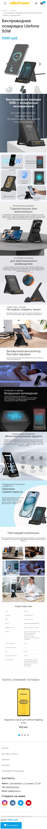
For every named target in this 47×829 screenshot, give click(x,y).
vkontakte (13, 803)
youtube (28, 803)
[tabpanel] (23, 708)
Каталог (5, 748)
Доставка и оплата (10, 754)
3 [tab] (25, 735)
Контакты (6, 765)
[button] (7, 64)
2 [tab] (22, 735)
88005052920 (12, 787)
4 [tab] (28, 735)
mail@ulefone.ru (14, 791)
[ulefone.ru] (20, 3)
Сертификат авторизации (13, 771)
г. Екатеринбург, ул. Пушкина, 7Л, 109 (25, 783)
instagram (5, 803)
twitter (21, 803)
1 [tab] (19, 735)
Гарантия (5, 759)
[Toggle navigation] (5, 3)
